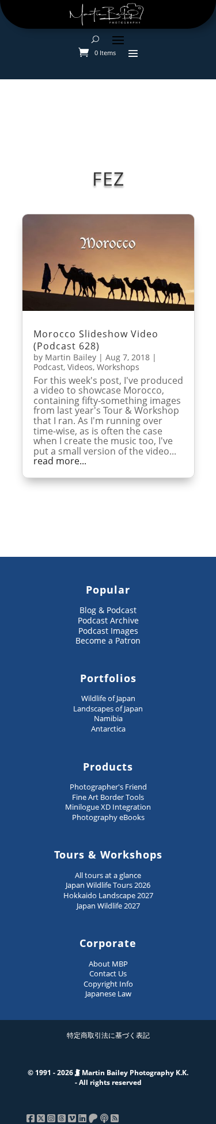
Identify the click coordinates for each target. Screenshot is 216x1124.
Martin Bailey (70, 357)
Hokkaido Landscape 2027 (108, 895)
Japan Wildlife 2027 (108, 905)
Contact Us (108, 973)
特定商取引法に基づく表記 (108, 1035)
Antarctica (108, 728)
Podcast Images (108, 630)
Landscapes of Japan (108, 708)
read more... (59, 461)
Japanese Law (108, 993)
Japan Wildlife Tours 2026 (108, 885)
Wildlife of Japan (108, 698)
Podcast (48, 366)
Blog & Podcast (108, 610)
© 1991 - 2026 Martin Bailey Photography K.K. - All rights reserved (108, 1078)
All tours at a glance (108, 875)
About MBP (108, 964)
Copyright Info (108, 984)
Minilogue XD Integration (108, 807)
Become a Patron (108, 640)
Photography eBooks (108, 817)
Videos (80, 366)
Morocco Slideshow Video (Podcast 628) (95, 340)
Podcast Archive (108, 620)
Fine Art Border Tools (108, 797)
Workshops (118, 366)
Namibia (108, 718)
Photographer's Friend (108, 787)
